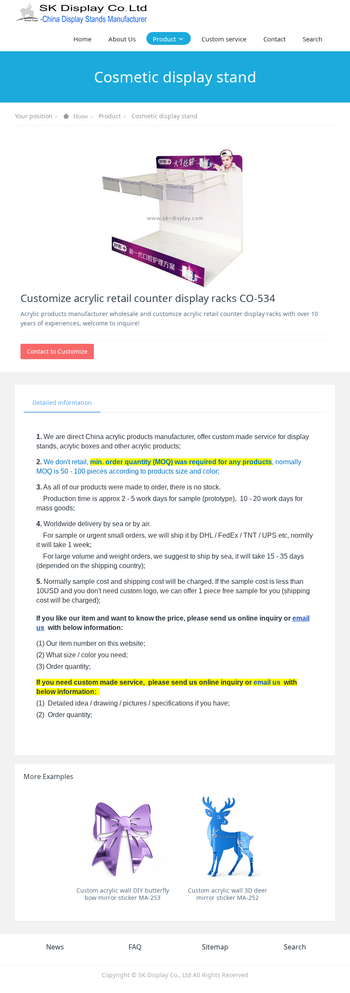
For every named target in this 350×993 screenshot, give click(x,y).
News (55, 947)
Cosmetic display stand (164, 116)
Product (110, 116)
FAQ (135, 947)
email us (267, 682)
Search (295, 947)
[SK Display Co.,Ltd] (82, 13)
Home (82, 39)
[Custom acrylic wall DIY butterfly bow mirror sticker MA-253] (122, 836)
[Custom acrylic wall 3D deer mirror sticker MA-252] (227, 836)
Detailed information (62, 402)
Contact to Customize (57, 351)
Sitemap (215, 947)
